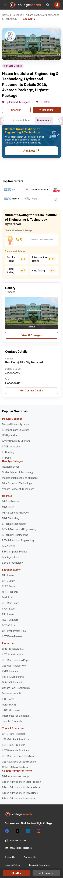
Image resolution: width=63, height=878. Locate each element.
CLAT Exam (8, 586)
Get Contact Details (31, 390)
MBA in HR (8, 507)
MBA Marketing (10, 518)
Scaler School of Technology (17, 472)
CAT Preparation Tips (14, 631)
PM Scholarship (10, 671)
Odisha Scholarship (12, 682)
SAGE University (11, 446)
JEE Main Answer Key (14, 665)
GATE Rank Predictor (13, 733)
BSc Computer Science (14, 551)
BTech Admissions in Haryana (18, 798)
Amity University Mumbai (16, 441)
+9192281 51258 (18, 840)
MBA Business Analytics (15, 512)
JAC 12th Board (11, 710)
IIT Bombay (8, 452)
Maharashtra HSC (12, 693)
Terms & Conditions (39, 865)
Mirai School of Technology (17, 483)
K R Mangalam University (15, 429)
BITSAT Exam (9, 625)
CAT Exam (8, 575)
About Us (10, 857)
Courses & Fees (21, 120)
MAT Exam (8, 597)
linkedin (28, 831)
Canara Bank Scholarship (16, 688)
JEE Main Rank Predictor (15, 739)
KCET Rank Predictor (13, 745)
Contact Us (30, 857)
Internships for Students (15, 715)
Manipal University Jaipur (16, 424)
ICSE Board (8, 699)
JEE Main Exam (10, 603)
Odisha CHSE (9, 704)
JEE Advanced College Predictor (19, 761)
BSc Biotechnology (12, 562)
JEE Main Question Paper (16, 660)
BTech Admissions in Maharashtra (21, 787)
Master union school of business (20, 477)
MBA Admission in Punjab (16, 776)
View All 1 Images (32, 335)
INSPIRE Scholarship (13, 676)
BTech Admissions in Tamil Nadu (20, 793)
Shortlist (16, 110)
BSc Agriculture (10, 557)
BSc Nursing (8, 546)
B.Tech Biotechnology (14, 523)
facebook (7, 831)
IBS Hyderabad (10, 435)
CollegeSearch (25, 5)
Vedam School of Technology (18, 489)
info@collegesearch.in (21, 848)
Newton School (10, 466)
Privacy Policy (12, 865)
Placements (44, 120)
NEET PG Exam (10, 592)
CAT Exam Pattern (12, 636)
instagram (38, 831)
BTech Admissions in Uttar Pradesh (21, 781)
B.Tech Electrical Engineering (18, 540)
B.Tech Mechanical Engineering (19, 529)
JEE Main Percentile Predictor (18, 756)
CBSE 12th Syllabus (13, 649)
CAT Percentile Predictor (15, 750)
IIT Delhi (6, 457)
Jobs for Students (12, 721)
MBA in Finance (10, 501)
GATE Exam (8, 580)
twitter (17, 831)
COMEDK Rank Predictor (15, 767)
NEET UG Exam (10, 619)
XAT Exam (8, 614)
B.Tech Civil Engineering (15, 535)
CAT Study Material (12, 654)
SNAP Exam (8, 608)
